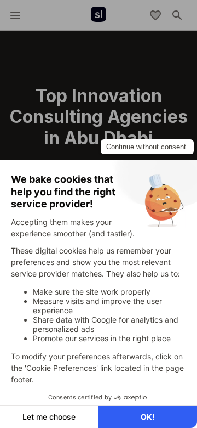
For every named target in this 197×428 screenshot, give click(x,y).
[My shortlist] (155, 15)
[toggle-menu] (15, 15)
